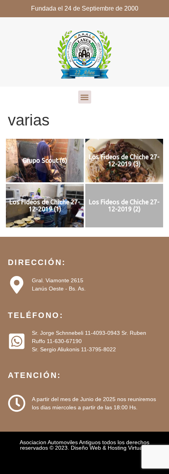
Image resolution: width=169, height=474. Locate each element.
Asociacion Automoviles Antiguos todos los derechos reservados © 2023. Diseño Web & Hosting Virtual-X (84, 445)
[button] (84, 97)
